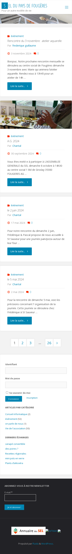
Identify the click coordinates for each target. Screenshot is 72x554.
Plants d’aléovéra (14, 463)
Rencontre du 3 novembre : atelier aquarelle (34, 41)
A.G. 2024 (13, 141)
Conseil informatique (16, 414)
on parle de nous (14, 423)
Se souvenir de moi (19, 392)
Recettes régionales (15, 453)
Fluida (35, 543)
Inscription (32, 397)
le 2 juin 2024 (15, 210)
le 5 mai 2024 (15, 279)
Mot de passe (12, 378)
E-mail (8, 492)
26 (49, 342)
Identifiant (11, 364)
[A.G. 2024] (36, 115)
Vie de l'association (15, 428)
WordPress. (47, 543)
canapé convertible (15, 443)
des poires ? (11, 448)
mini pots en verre (14, 458)
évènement (17, 36)
